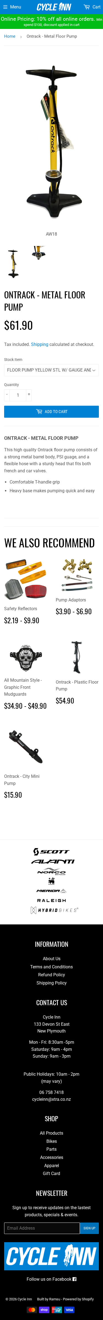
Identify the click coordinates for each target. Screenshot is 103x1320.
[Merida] (51, 893)
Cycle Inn (25, 1299)
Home (9, 36)
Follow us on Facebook (50, 1279)
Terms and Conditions (51, 966)
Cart (96, 7)
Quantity (11, 384)
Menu (15, 7)
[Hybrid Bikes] (54, 912)
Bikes (51, 1141)
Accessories (51, 1157)
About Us (51, 958)
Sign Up (89, 1228)
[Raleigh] (51, 902)
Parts (51, 1149)
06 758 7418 (51, 1092)
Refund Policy (51, 974)
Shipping (39, 344)
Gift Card (51, 1173)
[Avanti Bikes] (53, 864)
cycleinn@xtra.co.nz (51, 1099)
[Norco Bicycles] (51, 873)
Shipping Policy (52, 983)
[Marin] (51, 883)
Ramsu (54, 1299)
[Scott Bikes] (51, 854)
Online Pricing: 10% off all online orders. (51, 21)
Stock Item (13, 359)
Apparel (51, 1165)
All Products (51, 1133)
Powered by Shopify (78, 1299)
